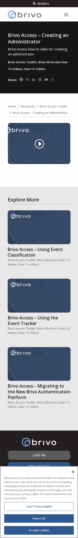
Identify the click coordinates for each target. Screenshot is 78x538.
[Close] (73, 471)
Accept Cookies (39, 530)
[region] (39, 502)
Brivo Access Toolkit (22, 62)
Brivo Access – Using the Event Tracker (33, 320)
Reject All (39, 518)
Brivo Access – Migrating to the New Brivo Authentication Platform (39, 391)
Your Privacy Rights (39, 506)
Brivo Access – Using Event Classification (35, 252)
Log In (39, 455)
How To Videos (34, 69)
